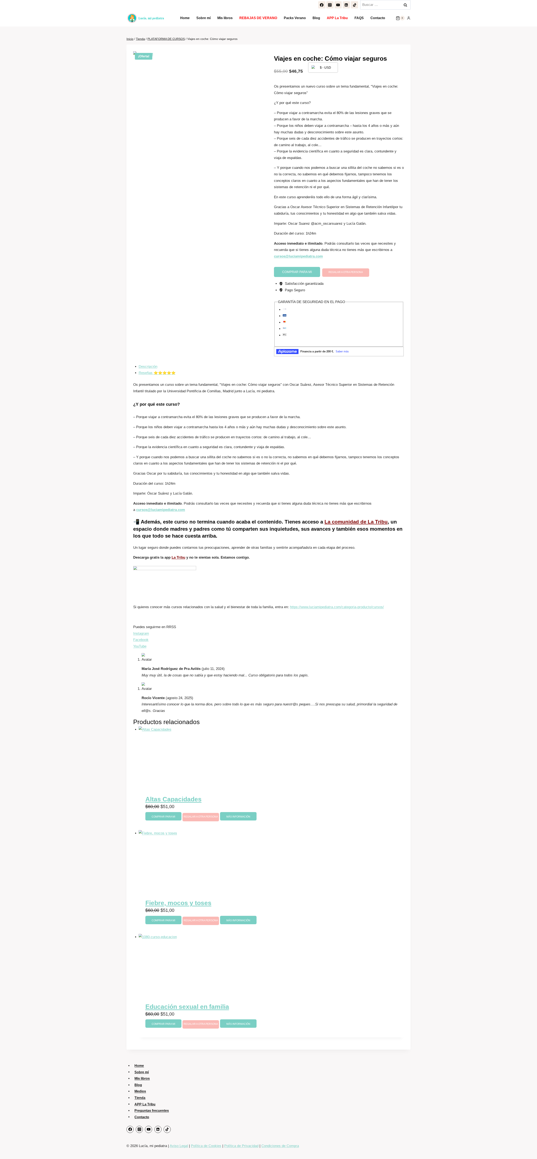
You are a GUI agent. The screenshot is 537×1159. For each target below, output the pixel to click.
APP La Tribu (337, 18)
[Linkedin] (346, 4)
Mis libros (225, 18)
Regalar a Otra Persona (345, 272)
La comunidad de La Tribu (356, 522)
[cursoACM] (182, 100)
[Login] (409, 18)
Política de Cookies (206, 1146)
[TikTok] (354, 4)
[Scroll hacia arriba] (528, 1147)
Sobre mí (203, 18)
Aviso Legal (179, 1146)
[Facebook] (321, 4)
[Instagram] (330, 4)
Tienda (139, 1098)
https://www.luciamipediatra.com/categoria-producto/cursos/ (337, 607)
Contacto (377, 18)
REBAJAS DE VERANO (258, 18)
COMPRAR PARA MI (297, 272)
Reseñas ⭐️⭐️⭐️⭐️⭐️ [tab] (157, 373)
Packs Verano (295, 18)
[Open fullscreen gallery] (226, 144)
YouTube (139, 646)
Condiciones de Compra (280, 1146)
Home (185, 18)
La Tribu (178, 557)
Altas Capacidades (173, 799)
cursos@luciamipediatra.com (298, 256)
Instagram (141, 633)
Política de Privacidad (241, 1146)
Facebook (141, 640)
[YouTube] (338, 4)
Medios (140, 1091)
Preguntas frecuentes (151, 1110)
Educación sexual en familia (187, 1006)
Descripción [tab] (148, 367)
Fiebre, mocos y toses (178, 902)
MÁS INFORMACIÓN (238, 816)
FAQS (359, 18)
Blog (316, 18)
